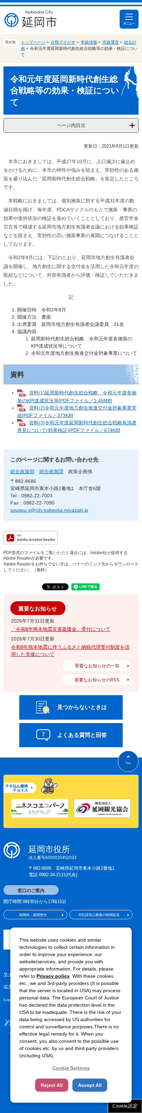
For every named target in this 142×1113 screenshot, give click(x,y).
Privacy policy (53, 976)
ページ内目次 (71, 125)
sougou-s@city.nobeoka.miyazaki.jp (49, 510)
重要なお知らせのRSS (97, 679)
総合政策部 (22, 471)
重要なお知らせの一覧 (97, 665)
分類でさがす (63, 42)
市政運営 (110, 42)
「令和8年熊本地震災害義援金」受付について (60, 629)
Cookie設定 (124, 1106)
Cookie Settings (71, 1068)
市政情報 (89, 42)
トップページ (33, 42)
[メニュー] (129, 19)
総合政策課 (51, 471)
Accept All (90, 1085)
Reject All (52, 1085)
